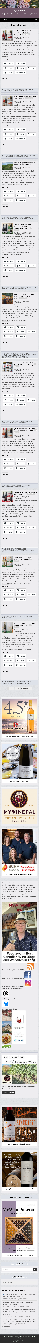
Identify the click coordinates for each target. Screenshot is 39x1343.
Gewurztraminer (22, 355)
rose (26, 90)
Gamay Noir (13, 355)
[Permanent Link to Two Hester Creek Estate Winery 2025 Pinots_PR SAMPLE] (7, 561)
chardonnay (14, 90)
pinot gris (5, 423)
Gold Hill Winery (19, 550)
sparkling (5, 288)
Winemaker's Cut (28, 218)
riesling (22, 157)
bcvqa (12, 89)
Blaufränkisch (6, 90)
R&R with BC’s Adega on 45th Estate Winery (25, 98)
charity (15, 217)
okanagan (21, 90)
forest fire (21, 217)
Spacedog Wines (19, 218)
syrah (23, 357)
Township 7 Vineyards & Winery (17, 288)
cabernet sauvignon (8, 354)
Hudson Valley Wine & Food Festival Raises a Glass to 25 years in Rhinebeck (19, 1296)
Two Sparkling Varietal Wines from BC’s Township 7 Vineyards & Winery (25, 227)
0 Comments (18, 38)
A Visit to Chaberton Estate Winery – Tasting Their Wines (24, 296)
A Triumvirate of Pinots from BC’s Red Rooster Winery (25, 364)
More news (6, 1327)
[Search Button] (36, 20)
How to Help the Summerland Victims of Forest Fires (25, 164)
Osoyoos (10, 157)
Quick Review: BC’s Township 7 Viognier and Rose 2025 (25, 430)
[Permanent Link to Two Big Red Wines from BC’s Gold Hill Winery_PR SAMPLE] (7, 496)
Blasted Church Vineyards (26, 89)
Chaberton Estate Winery (21, 354)
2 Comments (18, 631)
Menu (5, 20)
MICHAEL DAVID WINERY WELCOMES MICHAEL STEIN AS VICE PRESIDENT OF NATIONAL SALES (19, 1321)
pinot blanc (28, 421)
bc (9, 89)
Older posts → (26, 688)
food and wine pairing (8, 550)
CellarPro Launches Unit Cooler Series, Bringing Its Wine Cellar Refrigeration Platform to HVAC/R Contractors (19, 1312)
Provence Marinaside (8, 218)
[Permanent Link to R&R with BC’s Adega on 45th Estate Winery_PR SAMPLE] (7, 101)
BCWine (17, 89)
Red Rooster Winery (21, 423)
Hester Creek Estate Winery (10, 683)
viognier (22, 486)
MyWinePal (19, 10)
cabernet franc (23, 353)
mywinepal (17, 37)
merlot (29, 355)
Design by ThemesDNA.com (19, 1341)
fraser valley (6, 355)
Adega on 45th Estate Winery (16, 155)
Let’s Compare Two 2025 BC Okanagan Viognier (24, 625)
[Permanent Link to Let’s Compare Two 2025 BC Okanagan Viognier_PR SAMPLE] (7, 627)
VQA (27, 357)
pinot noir (17, 157)
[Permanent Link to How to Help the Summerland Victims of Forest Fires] (7, 166)
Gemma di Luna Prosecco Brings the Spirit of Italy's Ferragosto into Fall (18, 1303)
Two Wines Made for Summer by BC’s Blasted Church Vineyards (25, 33)
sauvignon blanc (16, 357)
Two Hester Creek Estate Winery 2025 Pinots (23, 559)
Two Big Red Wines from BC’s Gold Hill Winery (25, 493)
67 (19, 688)
